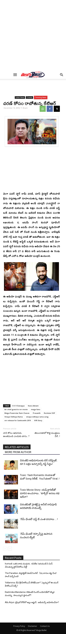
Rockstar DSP (49, 413)
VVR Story (38, 420)
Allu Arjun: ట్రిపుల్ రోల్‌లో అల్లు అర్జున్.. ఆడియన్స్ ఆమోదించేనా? (32, 602)
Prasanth (37, 413)
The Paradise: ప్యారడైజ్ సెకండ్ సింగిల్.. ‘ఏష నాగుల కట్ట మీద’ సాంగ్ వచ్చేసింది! (31, 575)
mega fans (35, 409)
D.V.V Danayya (18, 406)
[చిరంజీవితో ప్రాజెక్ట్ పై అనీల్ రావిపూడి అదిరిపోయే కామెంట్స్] (11, 509)
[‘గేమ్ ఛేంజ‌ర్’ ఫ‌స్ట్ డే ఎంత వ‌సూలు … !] (11, 524)
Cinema (29, 97)
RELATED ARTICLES (17, 447)
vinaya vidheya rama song (37, 417)
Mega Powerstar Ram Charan (16, 413)
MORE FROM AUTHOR (18, 452)
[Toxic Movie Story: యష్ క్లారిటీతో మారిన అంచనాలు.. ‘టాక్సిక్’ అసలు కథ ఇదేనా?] (11, 494)
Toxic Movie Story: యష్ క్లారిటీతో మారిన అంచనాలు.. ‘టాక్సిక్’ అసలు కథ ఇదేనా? (39, 493)
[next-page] (10, 549)
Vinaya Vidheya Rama (13, 417)
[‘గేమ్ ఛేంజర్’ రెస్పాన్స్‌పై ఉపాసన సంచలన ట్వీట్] (11, 538)
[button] (15, 75)
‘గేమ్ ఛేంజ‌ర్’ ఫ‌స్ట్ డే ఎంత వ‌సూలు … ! (39, 519)
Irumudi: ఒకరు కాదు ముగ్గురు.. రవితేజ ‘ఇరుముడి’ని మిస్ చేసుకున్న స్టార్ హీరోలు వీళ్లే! (29, 565)
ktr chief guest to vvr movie (16, 409)
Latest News (20, 97)
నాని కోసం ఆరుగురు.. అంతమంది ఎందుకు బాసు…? (16, 435)
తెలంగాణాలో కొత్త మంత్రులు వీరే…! (47, 435)
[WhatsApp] (43, 109)
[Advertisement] (33, 35)
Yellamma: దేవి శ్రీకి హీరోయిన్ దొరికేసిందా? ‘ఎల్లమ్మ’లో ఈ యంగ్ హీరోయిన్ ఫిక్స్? (31, 584)
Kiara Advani (33, 406)
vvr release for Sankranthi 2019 (17, 420)
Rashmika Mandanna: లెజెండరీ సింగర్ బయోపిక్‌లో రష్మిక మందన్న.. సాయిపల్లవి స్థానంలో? (29, 594)
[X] (57, 109)
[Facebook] (50, 109)
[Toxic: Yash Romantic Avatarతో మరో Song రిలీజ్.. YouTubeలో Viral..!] (11, 480)
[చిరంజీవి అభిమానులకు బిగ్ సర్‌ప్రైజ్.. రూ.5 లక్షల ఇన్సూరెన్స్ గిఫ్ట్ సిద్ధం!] (11, 465)
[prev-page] (5, 549)
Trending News (40, 97)
